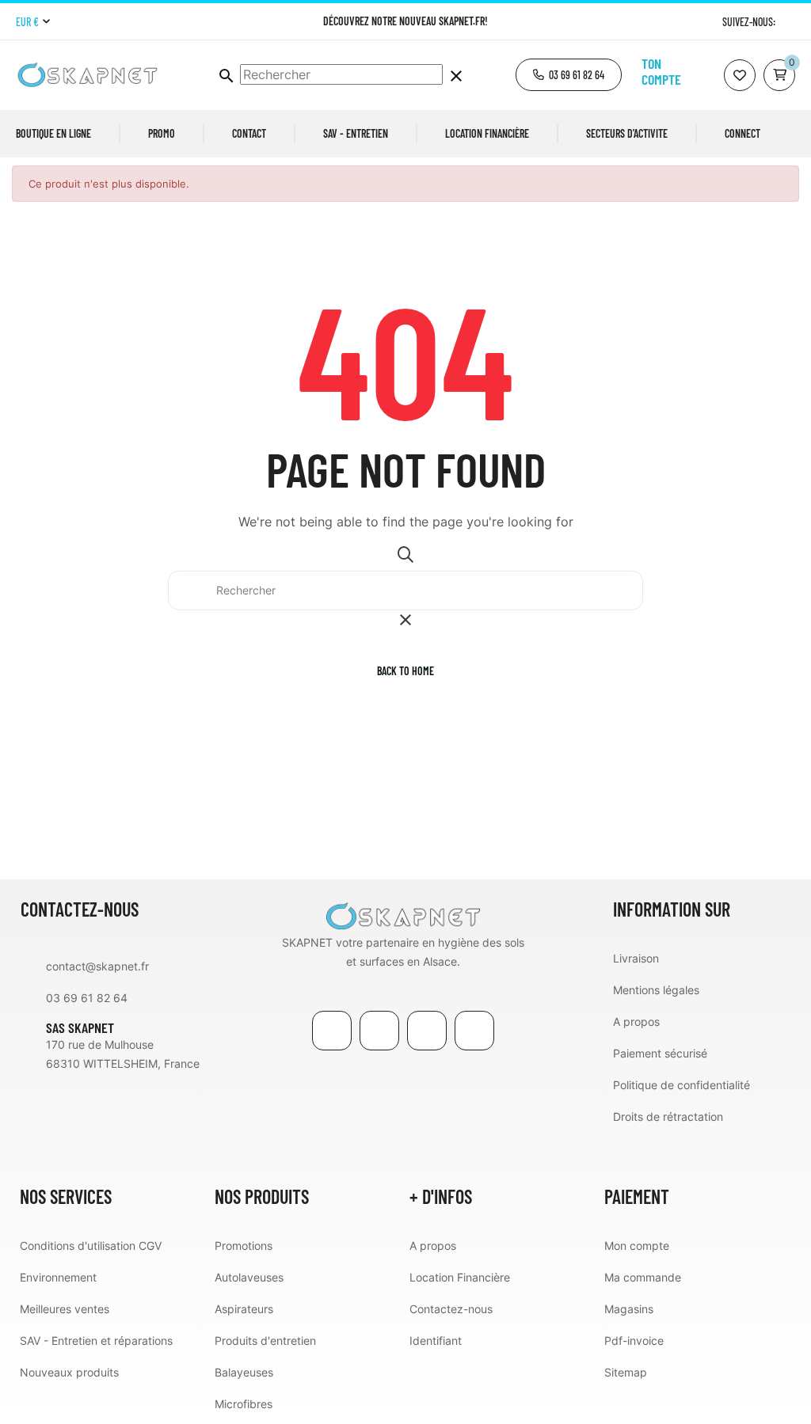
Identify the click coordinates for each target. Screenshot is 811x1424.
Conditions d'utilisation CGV (91, 1245)
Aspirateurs (244, 1309)
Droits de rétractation (668, 1116)
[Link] (427, 1030)
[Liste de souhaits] (740, 75)
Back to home (405, 671)
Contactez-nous (451, 1309)
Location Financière (459, 1277)
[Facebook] (332, 1030)
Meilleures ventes (64, 1309)
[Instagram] (789, 22)
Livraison (636, 958)
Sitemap (625, 1372)
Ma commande (642, 1277)
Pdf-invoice (634, 1340)
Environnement (58, 1277)
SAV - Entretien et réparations (96, 1340)
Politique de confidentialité (681, 1085)
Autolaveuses (249, 1277)
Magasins (628, 1309)
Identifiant (435, 1340)
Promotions (243, 1245)
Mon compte (636, 1245)
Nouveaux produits (69, 1372)
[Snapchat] (474, 1030)
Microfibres (243, 1404)
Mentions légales (656, 990)
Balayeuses (244, 1372)
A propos (636, 1021)
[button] (569, 75)
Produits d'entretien (265, 1340)
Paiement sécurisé (660, 1053)
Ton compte (661, 71)
